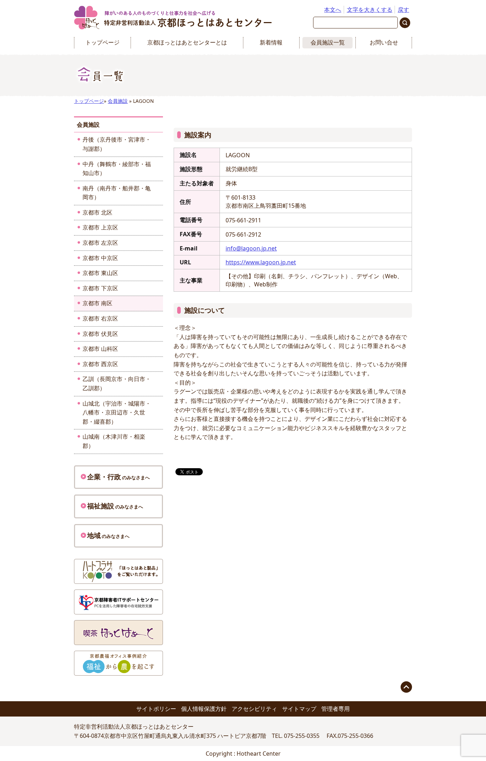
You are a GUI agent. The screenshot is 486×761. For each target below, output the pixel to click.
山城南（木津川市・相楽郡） (114, 441)
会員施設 (118, 100)
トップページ (102, 42)
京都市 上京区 (100, 227)
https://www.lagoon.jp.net (261, 262)
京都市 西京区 (100, 364)
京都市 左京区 (100, 243)
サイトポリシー (156, 709)
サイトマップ (299, 709)
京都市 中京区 (100, 258)
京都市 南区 (97, 303)
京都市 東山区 (100, 273)
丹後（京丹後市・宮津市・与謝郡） (117, 144)
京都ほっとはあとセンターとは (187, 42)
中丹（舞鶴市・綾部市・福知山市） (117, 168)
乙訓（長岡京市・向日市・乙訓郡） (117, 383)
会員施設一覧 (328, 42)
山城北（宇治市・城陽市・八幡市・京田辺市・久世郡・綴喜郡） (117, 413)
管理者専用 (335, 709)
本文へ (332, 10)
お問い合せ (384, 42)
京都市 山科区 (100, 349)
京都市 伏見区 (100, 334)
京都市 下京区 (100, 288)
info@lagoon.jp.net (251, 248)
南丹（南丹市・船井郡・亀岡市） (117, 192)
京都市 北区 (97, 212)
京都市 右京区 (100, 318)
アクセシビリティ (254, 709)
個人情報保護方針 (204, 709)
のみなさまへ (118, 476)
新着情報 (271, 42)
